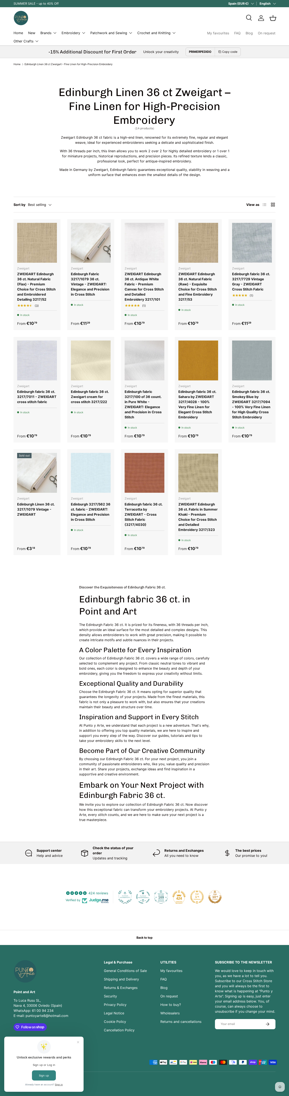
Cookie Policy (115, 1021)
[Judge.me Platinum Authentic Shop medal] (125, 897)
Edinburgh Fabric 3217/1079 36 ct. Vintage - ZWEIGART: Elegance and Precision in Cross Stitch (90, 284)
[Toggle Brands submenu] (54, 32)
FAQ (237, 33)
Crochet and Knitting (154, 33)
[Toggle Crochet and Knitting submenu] (173, 32)
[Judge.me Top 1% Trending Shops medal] (197, 897)
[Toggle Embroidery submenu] (83, 32)
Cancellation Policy (119, 1030)
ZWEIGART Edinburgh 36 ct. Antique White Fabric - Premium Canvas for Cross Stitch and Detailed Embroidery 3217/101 (144, 287)
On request (266, 33)
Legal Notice (114, 1013)
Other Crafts (23, 41)
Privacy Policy (115, 1004)
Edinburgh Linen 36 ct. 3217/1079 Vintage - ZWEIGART (36, 509)
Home (18, 33)
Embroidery (71, 33)
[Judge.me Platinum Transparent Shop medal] (143, 897)
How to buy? (170, 1004)
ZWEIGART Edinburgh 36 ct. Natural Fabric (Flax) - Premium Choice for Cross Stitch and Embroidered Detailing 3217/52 (36, 287)
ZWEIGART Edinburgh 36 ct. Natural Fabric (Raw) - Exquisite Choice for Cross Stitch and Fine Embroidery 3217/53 (197, 287)
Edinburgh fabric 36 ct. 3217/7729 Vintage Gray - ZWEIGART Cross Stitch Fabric (251, 281)
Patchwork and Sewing (108, 33)
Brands (45, 33)
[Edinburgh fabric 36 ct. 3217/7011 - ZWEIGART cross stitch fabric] (37, 360)
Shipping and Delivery (121, 979)
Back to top (144, 937)
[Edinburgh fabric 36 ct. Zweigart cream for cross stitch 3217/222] (91, 360)
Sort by (19, 204)
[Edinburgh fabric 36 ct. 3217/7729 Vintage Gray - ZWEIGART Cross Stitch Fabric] (252, 243)
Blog (249, 33)
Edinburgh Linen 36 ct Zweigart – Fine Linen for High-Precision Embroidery (69, 64)
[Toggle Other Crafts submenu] (36, 41)
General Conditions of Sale (125, 971)
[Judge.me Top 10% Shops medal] (215, 897)
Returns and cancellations (180, 1021)
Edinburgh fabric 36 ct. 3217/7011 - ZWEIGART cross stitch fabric (36, 397)
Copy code (229, 51)
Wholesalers (170, 1013)
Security (110, 996)
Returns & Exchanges (121, 988)
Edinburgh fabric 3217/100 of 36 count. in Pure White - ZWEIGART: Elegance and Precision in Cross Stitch (143, 404)
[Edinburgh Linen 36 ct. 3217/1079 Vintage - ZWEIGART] (37, 473)
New (31, 33)
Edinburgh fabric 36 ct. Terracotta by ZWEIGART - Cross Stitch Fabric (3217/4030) (143, 514)
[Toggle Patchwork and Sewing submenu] (130, 32)
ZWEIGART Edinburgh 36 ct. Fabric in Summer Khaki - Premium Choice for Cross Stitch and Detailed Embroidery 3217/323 (198, 517)
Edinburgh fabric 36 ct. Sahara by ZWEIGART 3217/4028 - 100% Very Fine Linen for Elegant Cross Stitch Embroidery (197, 404)
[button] (273, 18)
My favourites (218, 33)
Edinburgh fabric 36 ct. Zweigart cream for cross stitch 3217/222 (90, 397)
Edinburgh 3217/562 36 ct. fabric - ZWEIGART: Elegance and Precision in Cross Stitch (90, 512)
